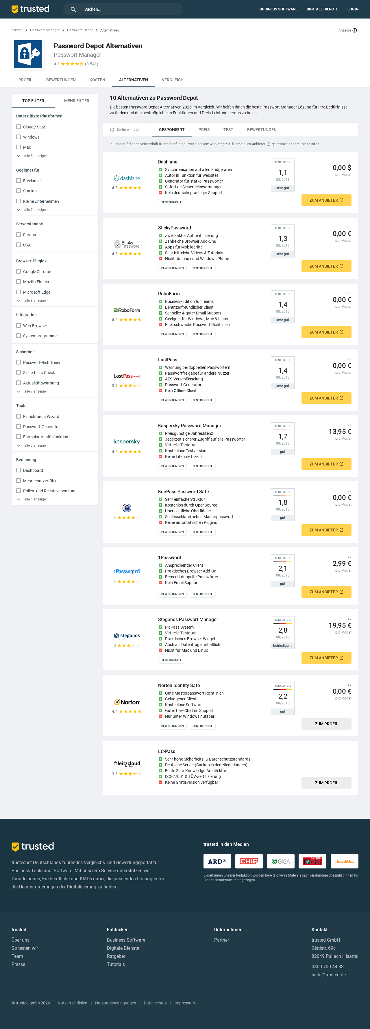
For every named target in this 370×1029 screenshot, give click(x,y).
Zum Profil (326, 723)
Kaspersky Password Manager (189, 425)
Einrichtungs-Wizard (41, 416)
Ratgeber (116, 956)
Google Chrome (37, 271)
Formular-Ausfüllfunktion (45, 437)
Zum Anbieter (324, 200)
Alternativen (133, 80)
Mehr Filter (76, 100)
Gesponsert (172, 129)
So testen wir (25, 948)
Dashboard (33, 470)
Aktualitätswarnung (41, 383)
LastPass (167, 359)
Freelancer (32, 180)
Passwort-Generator (41, 426)
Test (228, 129)
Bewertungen (61, 80)
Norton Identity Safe (179, 685)
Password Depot (80, 30)
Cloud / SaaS (34, 127)
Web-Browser (35, 325)
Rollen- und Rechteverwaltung (50, 491)
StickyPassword (174, 228)
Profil (25, 80)
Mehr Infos (310, 144)
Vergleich (173, 80)
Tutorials (116, 964)
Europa (29, 235)
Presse (18, 964)
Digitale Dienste (322, 9)
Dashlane (167, 162)
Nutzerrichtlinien (72, 1003)
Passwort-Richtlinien (41, 362)
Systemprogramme (40, 336)
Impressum (185, 1003)
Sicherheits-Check (39, 372)
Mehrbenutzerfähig (40, 480)
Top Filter (33, 100)
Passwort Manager (45, 30)
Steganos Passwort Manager (188, 619)
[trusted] (30, 9)
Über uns (20, 940)
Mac (27, 147)
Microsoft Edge (36, 292)
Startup (30, 191)
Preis (204, 129)
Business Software (278, 9)
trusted (17, 30)
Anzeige (344, 30)
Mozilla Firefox (36, 281)
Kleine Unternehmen (41, 201)
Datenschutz (155, 1003)
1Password (169, 557)
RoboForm (169, 294)
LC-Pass (166, 751)
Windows (31, 137)
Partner (221, 940)
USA (27, 245)
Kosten (97, 80)
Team (17, 956)
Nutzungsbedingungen (115, 1003)
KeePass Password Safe (183, 491)
